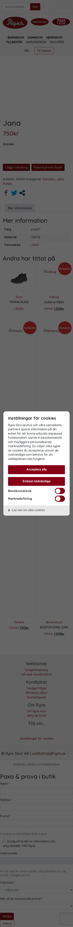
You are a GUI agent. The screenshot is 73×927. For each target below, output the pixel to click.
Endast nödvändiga (37, 481)
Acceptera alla (36, 469)
